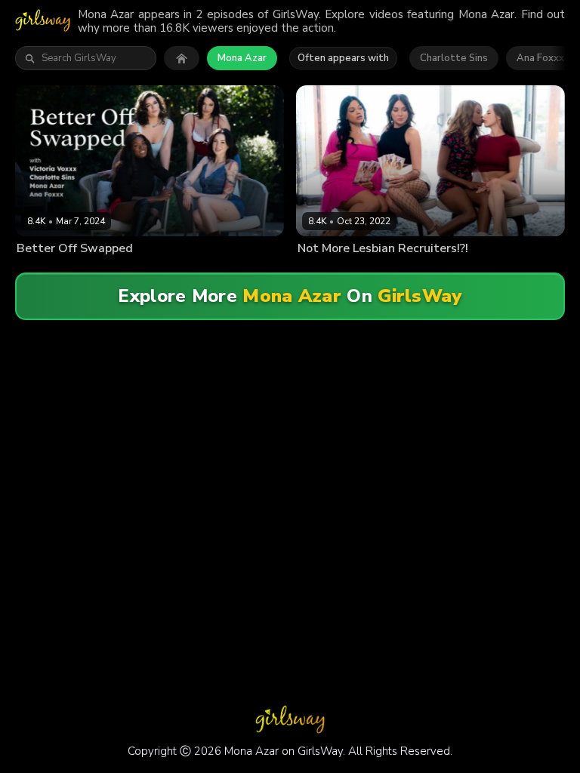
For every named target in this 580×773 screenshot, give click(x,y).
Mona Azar (242, 58)
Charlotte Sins (454, 58)
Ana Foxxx (540, 58)
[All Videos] (181, 58)
